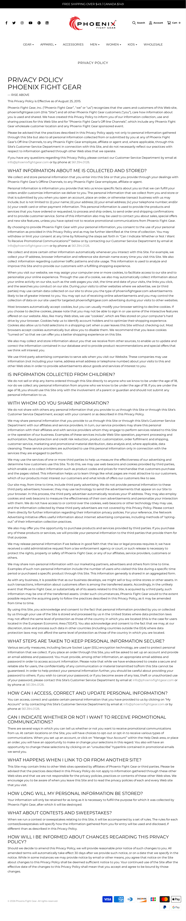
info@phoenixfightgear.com (28, 162)
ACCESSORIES (73, 44)
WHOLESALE (153, 44)
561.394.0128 (80, 162)
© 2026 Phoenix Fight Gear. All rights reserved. (33, 901)
